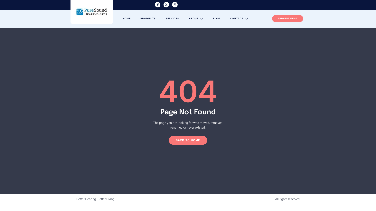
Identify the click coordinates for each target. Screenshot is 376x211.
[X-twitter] (166, 4)
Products (148, 18)
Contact (237, 18)
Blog (216, 18)
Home (127, 18)
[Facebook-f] (157, 4)
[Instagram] (175, 4)
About (194, 18)
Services (172, 18)
